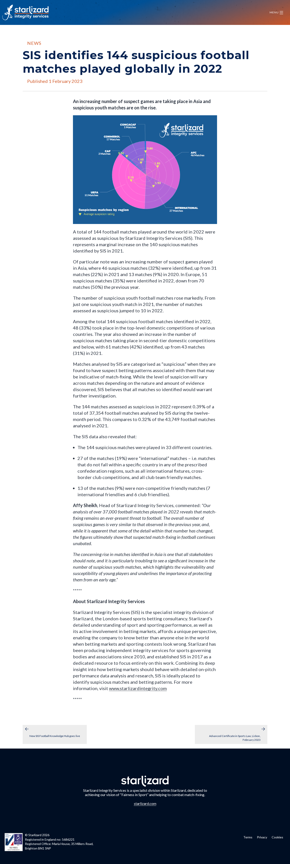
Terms (247, 837)
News (34, 43)
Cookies (277, 837)
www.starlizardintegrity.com (138, 688)
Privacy (262, 837)
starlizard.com (145, 803)
